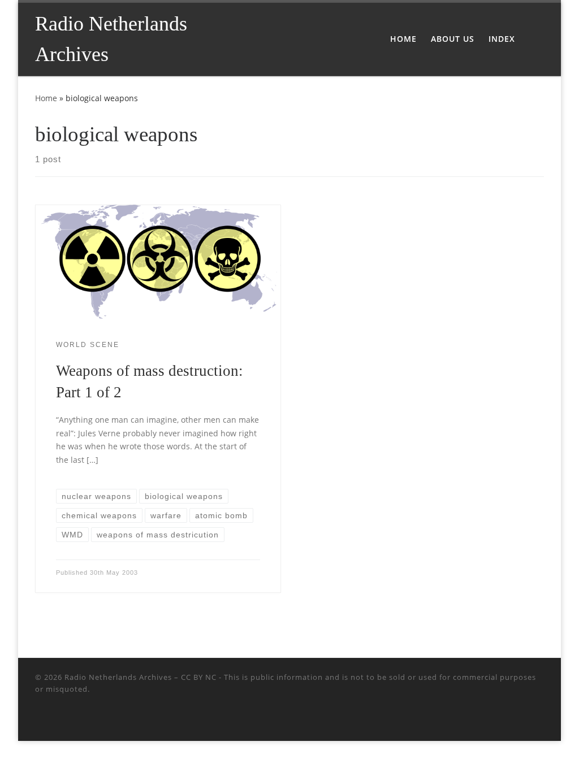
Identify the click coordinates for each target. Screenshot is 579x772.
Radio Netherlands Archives (118, 677)
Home (46, 98)
